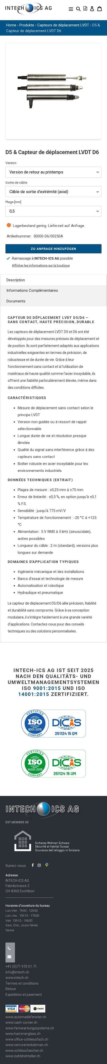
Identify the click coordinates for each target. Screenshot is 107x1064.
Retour (10, 989)
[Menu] (71, 8)
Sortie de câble (16, 182)
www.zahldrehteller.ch (22, 1056)
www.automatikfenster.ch (25, 1017)
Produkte (26, 25)
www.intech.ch (16, 978)
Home (11, 25)
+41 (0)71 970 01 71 (21, 966)
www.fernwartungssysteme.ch (29, 1028)
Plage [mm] (13, 202)
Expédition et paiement (23, 995)
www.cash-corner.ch (21, 1022)
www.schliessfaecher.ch (24, 1051)
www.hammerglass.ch (23, 1034)
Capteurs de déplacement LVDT (63, 25)
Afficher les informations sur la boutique (41, 265)
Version (10, 163)
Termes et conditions (22, 983)
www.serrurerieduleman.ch (26, 1045)
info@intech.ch (17, 972)
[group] (53, 91)
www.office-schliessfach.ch (26, 1039)
